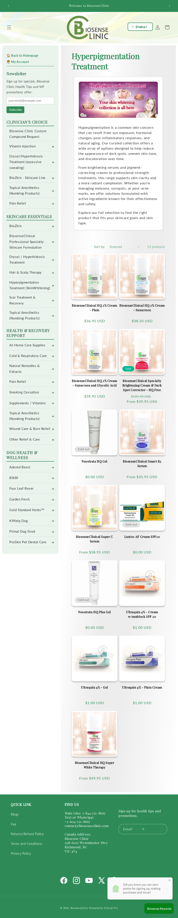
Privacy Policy (21, 853)
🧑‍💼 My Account (18, 62)
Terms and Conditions (26, 843)
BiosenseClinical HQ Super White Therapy (94, 765)
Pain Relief (17, 203)
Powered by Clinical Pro (103, 907)
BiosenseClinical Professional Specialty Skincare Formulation (26, 241)
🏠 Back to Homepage (22, 55)
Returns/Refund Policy (27, 834)
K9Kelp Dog (18, 521)
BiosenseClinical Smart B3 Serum (142, 463)
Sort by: (99, 247)
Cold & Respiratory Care (28, 356)
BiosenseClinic (79, 907)
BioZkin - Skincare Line (27, 178)
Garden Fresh (19, 499)
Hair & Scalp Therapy (25, 272)
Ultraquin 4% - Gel (94, 687)
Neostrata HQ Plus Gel (94, 612)
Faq (13, 824)
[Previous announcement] (8, 6)
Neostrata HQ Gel (94, 461)
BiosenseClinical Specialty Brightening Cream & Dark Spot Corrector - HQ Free (142, 385)
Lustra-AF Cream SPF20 (142, 537)
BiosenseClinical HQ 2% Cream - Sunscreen (142, 307)
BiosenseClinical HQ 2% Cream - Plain (94, 307)
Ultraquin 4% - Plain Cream (142, 687)
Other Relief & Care (24, 439)
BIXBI (13, 478)
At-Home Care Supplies (27, 345)
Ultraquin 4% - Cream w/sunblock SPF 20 (142, 614)
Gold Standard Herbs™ (26, 510)
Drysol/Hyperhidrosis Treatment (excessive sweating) (26, 161)
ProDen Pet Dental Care (27, 542)
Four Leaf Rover (21, 488)
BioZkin (15, 226)
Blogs (15, 814)
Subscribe (15, 109)
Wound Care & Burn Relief (29, 429)
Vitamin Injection (22, 146)
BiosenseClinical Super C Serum (94, 539)
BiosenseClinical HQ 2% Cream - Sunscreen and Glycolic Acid (94, 383)
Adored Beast (19, 467)
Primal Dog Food (22, 531)
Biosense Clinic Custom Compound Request (27, 134)
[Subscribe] (142, 829)
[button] (9, 27)
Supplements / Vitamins (27, 403)
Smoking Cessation (24, 392)
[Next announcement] (169, 6)
